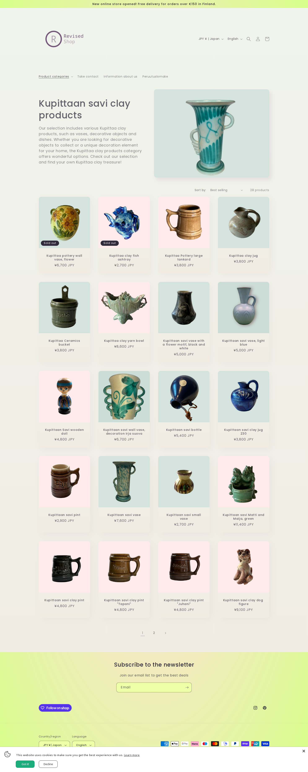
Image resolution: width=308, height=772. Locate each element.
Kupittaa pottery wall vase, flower (64, 257)
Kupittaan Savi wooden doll (64, 431)
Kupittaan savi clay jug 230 (243, 431)
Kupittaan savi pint (64, 515)
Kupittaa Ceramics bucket (64, 342)
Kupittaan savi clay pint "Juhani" (184, 602)
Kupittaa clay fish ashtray (124, 257)
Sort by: (200, 190)
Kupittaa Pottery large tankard (184, 257)
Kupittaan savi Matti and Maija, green (243, 517)
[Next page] (165, 633)
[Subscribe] (187, 687)
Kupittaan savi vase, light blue (243, 342)
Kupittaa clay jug (243, 256)
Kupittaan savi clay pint (64, 600)
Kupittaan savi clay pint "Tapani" (124, 602)
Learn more (132, 755)
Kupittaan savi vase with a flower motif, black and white (184, 344)
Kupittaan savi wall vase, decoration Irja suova (124, 431)
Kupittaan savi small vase (184, 517)
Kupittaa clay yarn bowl (124, 341)
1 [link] (142, 633)
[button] (55, 76)
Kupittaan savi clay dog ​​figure (243, 602)
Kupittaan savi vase (124, 515)
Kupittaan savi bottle (184, 430)
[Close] (304, 751)
